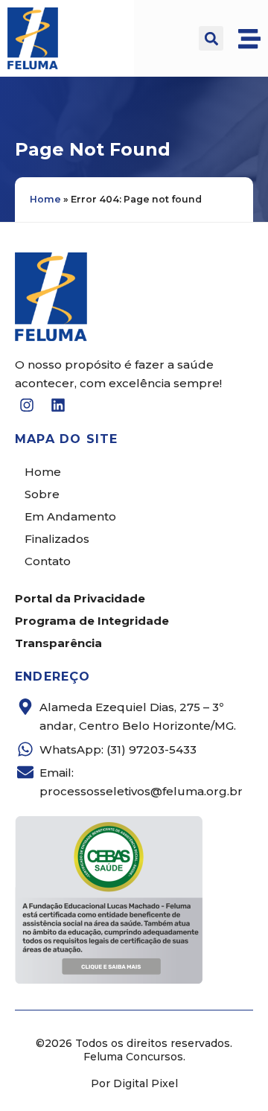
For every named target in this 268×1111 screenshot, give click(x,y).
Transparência (58, 643)
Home (45, 199)
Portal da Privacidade (80, 598)
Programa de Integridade (92, 621)
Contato (48, 561)
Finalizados (57, 539)
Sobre (42, 494)
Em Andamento (70, 516)
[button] (211, 38)
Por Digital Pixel (134, 1083)
